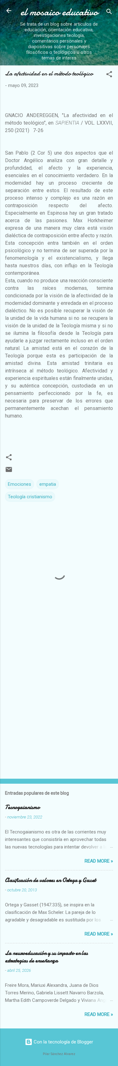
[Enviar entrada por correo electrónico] (9, 471)
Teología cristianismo (30, 497)
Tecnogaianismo (22, 807)
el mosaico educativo (59, 12)
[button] (109, 75)
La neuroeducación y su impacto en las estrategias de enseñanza (46, 957)
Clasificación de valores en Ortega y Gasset (50, 880)
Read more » (99, 861)
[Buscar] (109, 12)
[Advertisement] (59, 710)
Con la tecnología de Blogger (62, 1042)
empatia (47, 484)
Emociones (19, 484)
